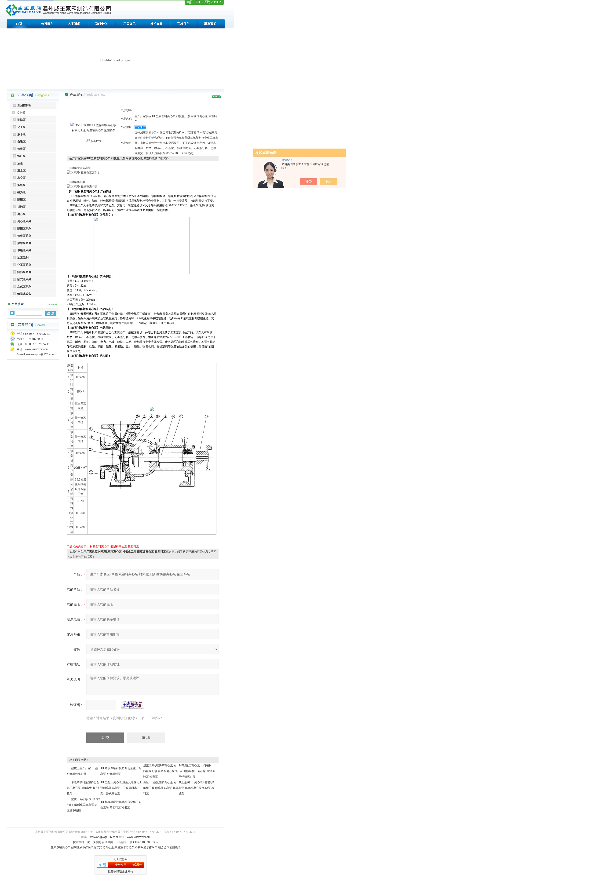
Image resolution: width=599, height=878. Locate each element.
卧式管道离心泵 (104, 847)
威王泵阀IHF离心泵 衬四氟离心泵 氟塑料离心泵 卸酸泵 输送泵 (197, 788)
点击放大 (96, 141)
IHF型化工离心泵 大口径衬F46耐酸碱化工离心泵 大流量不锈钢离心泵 (197, 771)
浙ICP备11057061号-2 (144, 842)
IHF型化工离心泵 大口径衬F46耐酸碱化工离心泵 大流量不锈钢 (83, 805)
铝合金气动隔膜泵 (169, 847)
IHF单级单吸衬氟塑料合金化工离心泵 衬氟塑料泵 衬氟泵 (83, 788)
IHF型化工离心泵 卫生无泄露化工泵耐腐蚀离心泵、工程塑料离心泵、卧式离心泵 (121, 788)
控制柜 (21, 112)
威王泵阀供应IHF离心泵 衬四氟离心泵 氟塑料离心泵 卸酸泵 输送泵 (160, 771)
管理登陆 (107, 842)
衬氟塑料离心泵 (100, 546)
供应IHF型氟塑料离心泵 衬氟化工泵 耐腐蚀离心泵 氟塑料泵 (160, 788)
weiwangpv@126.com (104, 837)
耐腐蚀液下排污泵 (82, 847)
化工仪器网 (94, 842)
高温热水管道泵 (124, 847)
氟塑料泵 (133, 546)
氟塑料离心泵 (118, 546)
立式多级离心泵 (60, 847)
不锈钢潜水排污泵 (146, 847)
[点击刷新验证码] (132, 705)
